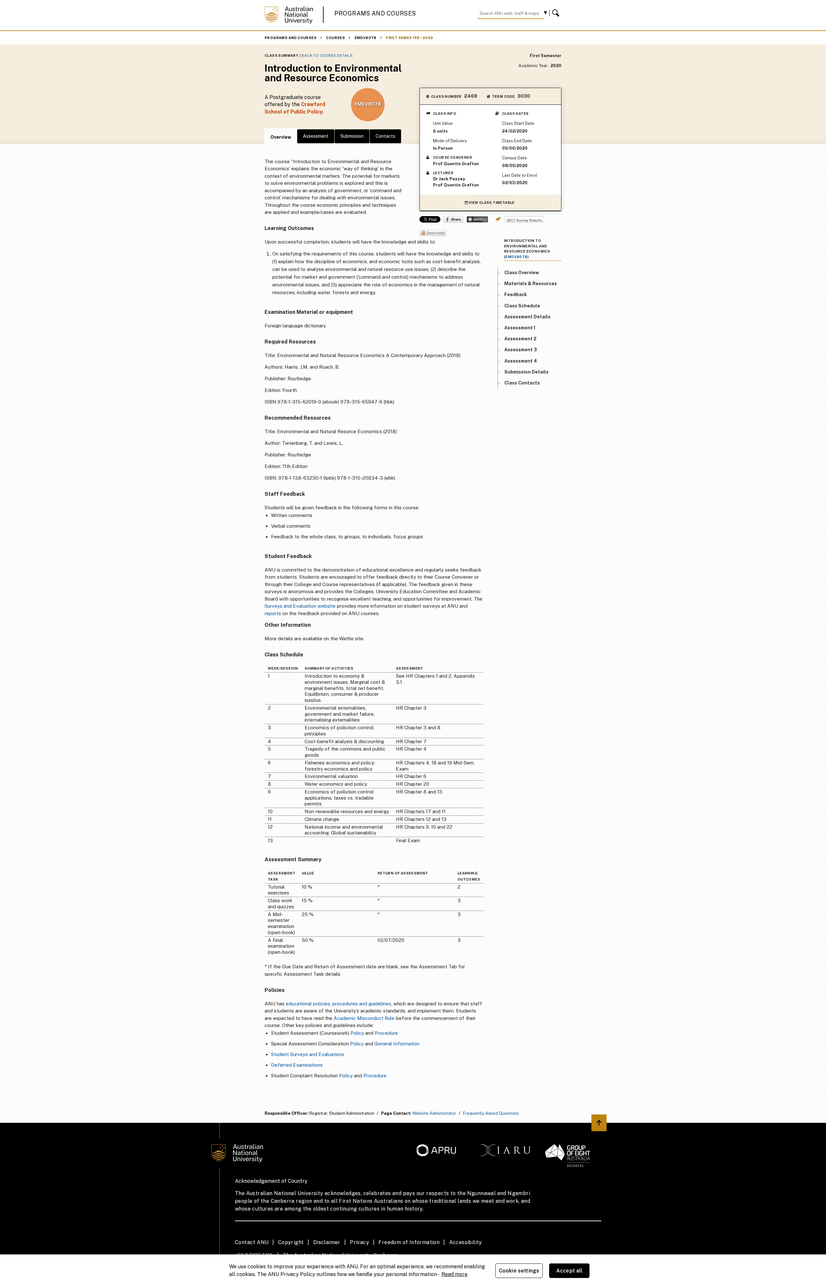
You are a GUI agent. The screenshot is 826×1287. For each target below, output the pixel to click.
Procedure (386, 1033)
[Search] (556, 13)
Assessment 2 (520, 338)
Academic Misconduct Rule (364, 1018)
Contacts (385, 136)
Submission (352, 136)
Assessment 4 (520, 360)
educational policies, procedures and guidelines (338, 1003)
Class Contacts (522, 382)
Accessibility (465, 1242)
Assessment (315, 136)
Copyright (291, 1242)
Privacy (359, 1242)
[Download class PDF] (432, 233)
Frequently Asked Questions (491, 1113)
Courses (335, 38)
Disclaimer (326, 1242)
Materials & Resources (530, 283)
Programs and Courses (375, 13)
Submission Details (526, 371)
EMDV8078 (366, 38)
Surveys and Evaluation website (300, 606)
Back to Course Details (327, 55)
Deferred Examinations (297, 1065)
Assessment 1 (520, 327)
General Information (396, 1043)
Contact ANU (251, 1242)
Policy (357, 1033)
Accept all (569, 1271)
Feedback (515, 294)
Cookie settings (519, 1271)
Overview (280, 137)
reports (273, 613)
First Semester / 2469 (409, 38)
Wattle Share (477, 219)
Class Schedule (522, 305)
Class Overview (521, 272)
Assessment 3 (520, 349)
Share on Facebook (453, 219)
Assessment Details (527, 316)
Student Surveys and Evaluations (307, 1054)
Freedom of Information (408, 1242)
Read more (454, 1274)
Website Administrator (434, 1113)
